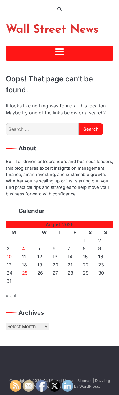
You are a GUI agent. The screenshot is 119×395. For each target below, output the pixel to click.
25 (25, 273)
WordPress (89, 386)
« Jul (11, 296)
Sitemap (84, 380)
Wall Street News (52, 30)
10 (9, 256)
